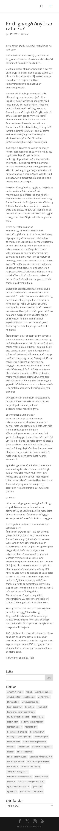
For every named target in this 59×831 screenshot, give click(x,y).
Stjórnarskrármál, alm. (17, 756)
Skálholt (10, 751)
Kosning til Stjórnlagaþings (19, 736)
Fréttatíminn (12, 721)
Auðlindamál (29, 697)
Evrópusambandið (30, 702)
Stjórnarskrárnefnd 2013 (41, 756)
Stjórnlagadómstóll (15, 761)
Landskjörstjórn (41, 736)
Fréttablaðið (37, 716)
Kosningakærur (37, 732)
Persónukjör (23, 746)
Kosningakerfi (31, 726)
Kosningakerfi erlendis (17, 732)
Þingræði (11, 781)
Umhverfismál (41, 776)
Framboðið (42, 707)
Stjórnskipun (12, 766)
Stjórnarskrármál (24, 751)
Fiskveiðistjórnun (14, 707)
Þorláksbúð (25, 791)
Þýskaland (38, 791)
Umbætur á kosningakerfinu (19, 776)
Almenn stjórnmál (15, 692)
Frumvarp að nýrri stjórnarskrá (21, 712)
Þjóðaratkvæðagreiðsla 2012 (31, 781)
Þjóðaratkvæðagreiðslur (18, 786)
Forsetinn (29, 707)
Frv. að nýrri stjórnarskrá (18, 716)
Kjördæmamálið (14, 726)
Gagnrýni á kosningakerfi (32, 721)
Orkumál (11, 746)
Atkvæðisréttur (13, 697)
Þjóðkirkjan (12, 791)
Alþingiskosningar (43, 692)
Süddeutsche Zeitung (30, 766)
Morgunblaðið (13, 741)
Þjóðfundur (37, 786)
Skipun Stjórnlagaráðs (41, 746)
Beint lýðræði (44, 697)
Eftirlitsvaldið (13, 702)
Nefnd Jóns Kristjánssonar (34, 741)
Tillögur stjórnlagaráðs (17, 771)
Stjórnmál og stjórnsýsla (38, 761)
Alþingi (29, 692)
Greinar (24, 34)
